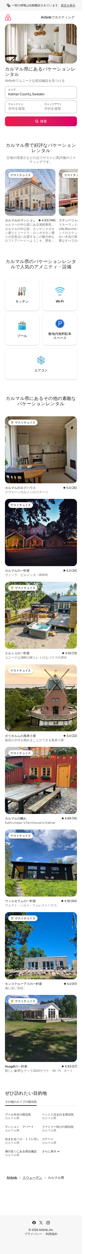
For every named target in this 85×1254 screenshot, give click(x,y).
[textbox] (23, 108)
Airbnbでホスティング (57, 17)
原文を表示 (68, 5)
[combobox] (41, 94)
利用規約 (51, 1234)
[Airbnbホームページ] (8, 17)
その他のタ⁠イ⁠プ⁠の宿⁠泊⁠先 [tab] (21, 1102)
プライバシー (33, 1234)
